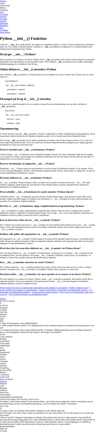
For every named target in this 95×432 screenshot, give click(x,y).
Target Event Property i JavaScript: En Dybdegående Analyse (63, 290)
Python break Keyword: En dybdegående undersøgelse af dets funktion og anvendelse (33, 288)
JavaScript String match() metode (45, 292)
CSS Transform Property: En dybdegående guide (28, 294)
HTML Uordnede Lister (78, 288)
